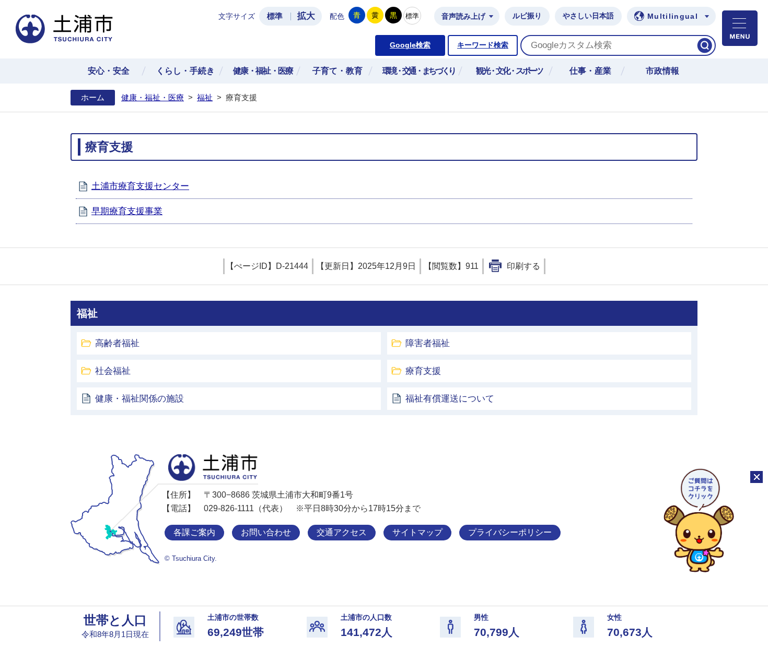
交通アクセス (342, 532)
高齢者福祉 (117, 343)
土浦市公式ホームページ (64, 29)
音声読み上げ (463, 16)
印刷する (523, 266)
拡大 (306, 16)
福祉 (205, 97)
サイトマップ (417, 532)
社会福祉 (113, 371)
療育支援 (423, 371)
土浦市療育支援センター (140, 186)
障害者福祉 (427, 343)
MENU (740, 28)
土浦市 (213, 467)
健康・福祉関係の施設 (139, 399)
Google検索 (410, 45)
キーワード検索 (482, 45)
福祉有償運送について (449, 399)
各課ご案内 (194, 532)
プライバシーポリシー (510, 532)
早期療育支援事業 (126, 211)
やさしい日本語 (588, 16)
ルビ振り (527, 16)
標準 (275, 16)
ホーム (92, 97)
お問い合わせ (266, 532)
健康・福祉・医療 (152, 97)
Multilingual (672, 16)
